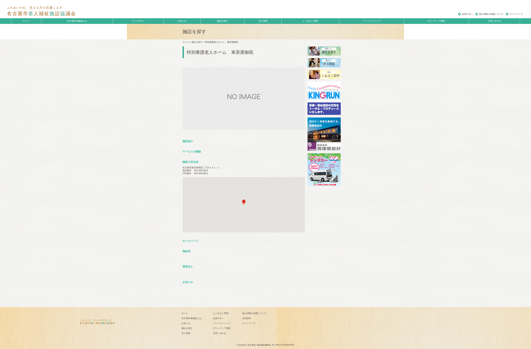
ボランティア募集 (436, 21)
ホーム (26, 21)
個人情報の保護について (491, 14)
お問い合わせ (494, 21)
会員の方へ (467, 14)
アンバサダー (138, 21)
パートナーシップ (371, 21)
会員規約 (246, 318)
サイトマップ (516, 14)
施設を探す (222, 21)
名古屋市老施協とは (77, 21)
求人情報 (263, 21)
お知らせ (182, 21)
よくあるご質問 (310, 21)
